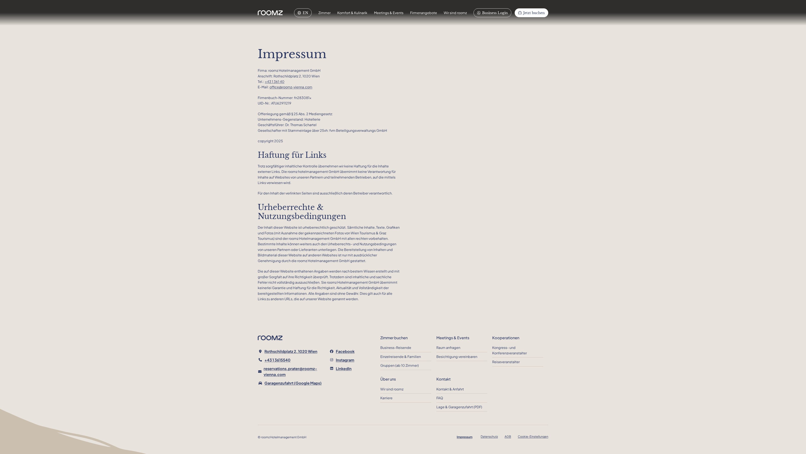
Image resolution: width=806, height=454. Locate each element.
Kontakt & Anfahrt (450, 389)
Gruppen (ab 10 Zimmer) (399, 365)
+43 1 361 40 (274, 81)
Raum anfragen (448, 347)
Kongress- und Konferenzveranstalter (509, 350)
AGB (508, 436)
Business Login (495, 13)
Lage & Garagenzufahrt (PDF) (459, 407)
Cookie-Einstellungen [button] (533, 436)
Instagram (345, 359)
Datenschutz (489, 436)
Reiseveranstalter (506, 362)
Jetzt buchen (534, 13)
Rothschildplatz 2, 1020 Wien (290, 351)
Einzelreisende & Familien (400, 356)
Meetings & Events (388, 12)
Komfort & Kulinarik (352, 12)
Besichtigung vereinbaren (456, 356)
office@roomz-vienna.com (291, 87)
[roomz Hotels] (270, 12)
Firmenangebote (423, 12)
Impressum (464, 437)
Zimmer (324, 12)
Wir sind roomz (455, 12)
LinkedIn (344, 368)
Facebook (345, 351)
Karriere (386, 398)
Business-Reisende (395, 347)
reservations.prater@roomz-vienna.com (290, 371)
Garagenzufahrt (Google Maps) (293, 383)
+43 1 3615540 (277, 359)
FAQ (439, 398)
